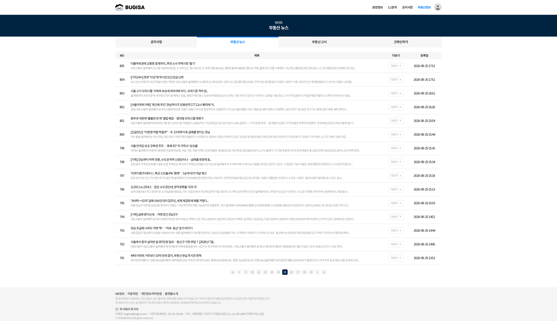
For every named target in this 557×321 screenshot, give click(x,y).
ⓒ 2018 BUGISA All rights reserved (134, 318)
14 (278, 272)
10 (252, 272)
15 (285, 272)
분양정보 (377, 7)
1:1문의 (392, 7)
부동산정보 (424, 7)
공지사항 (407, 7)
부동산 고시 (319, 42)
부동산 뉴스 (237, 42)
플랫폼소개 (171, 294)
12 (265, 272)
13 (271, 272)
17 (298, 272)
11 (258, 272)
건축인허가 (401, 42)
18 (304, 272)
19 (311, 272)
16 (291, 272)
